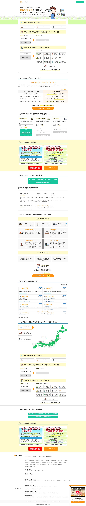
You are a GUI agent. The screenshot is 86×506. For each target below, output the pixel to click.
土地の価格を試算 (26, 129)
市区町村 (37, 130)
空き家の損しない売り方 (38, 480)
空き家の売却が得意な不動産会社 (30, 466)
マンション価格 (33, 470)
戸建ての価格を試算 (26, 132)
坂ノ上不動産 (21, 309)
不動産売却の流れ (35, 456)
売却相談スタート (42, 108)
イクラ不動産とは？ (28, 456)
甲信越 (52, 340)
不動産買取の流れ (42, 456)
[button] (26, 38)
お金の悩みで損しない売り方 (47, 480)
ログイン (31, 474)
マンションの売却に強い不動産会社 (62, 460)
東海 (49, 346)
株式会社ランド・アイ (22, 293)
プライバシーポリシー (37, 501)
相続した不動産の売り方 (29, 480)
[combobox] (44, 128)
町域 (36, 132)
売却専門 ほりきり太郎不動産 (48, 309)
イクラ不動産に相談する (50, 167)
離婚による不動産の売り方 (57, 480)
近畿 (44, 346)
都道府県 (37, 128)
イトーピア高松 (22, 298)
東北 (58, 337)
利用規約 (45, 501)
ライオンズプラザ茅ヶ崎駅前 (49, 298)
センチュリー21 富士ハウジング (49, 301)
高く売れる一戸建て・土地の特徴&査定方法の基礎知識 (48, 486)
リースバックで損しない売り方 (30, 482)
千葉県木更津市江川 (47, 306)
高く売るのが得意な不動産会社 (30, 462)
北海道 (62, 330)
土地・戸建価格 (27, 470)
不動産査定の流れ (49, 456)
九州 (33, 344)
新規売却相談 (27, 474)
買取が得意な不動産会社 (62, 462)
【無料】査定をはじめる (78, 501)
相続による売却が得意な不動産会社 (43, 464)
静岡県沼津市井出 (22, 314)
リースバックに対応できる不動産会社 (56, 464)
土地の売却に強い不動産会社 (39, 460)
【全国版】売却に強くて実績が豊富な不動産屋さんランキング (35, 168)
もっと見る (43, 207)
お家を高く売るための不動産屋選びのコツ (43, 182)
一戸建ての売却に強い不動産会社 (51, 460)
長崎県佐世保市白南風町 (23, 306)
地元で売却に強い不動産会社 (29, 460)
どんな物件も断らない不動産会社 (52, 462)
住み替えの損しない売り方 (67, 480)
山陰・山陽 (40, 341)
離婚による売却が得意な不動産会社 (30, 464)
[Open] (49, 128)
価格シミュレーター (40, 470)
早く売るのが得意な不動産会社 (41, 462)
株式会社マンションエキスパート (24, 301)
